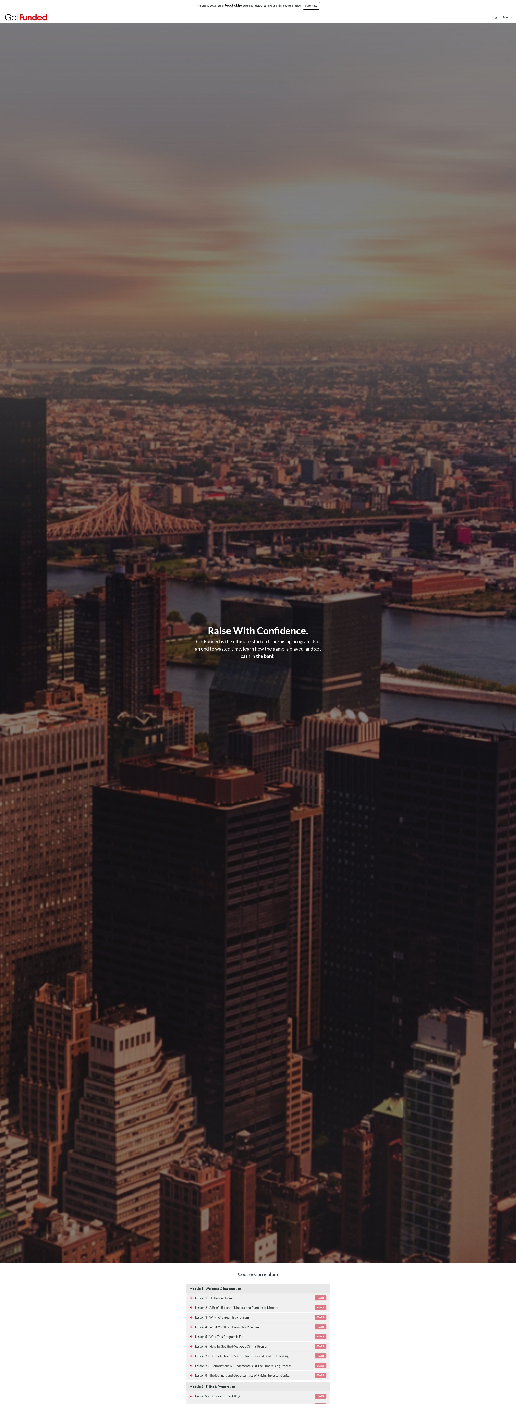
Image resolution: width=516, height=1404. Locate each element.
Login (495, 17)
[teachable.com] (233, 5)
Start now (311, 5)
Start (320, 1298)
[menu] (500, 17)
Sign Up (507, 17)
